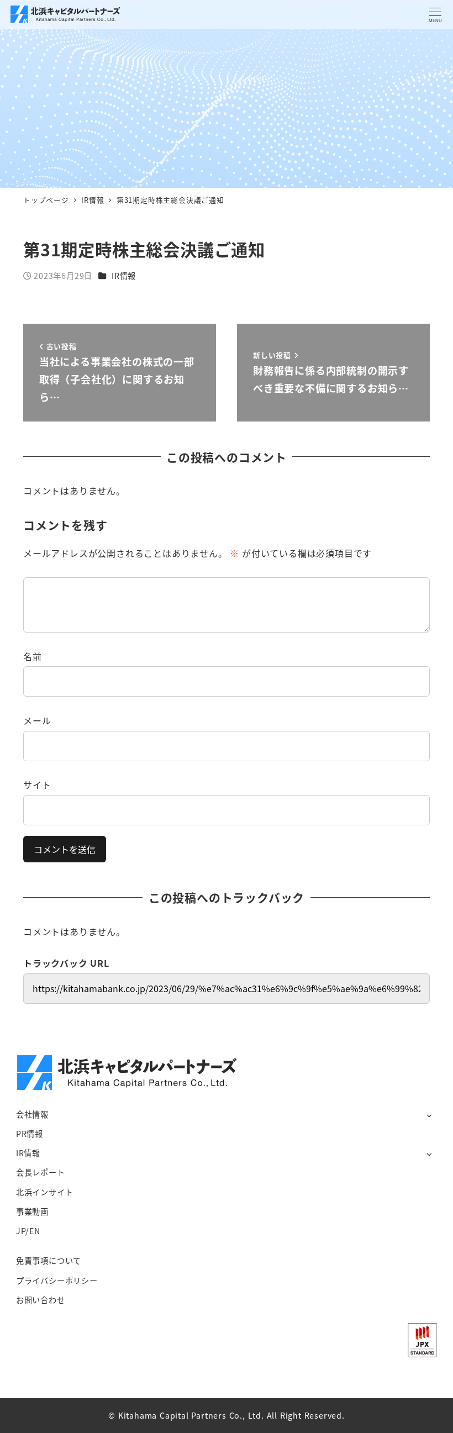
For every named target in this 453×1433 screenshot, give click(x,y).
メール (37, 720)
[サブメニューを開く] (429, 1115)
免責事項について (48, 1260)
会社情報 (32, 1114)
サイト (37, 784)
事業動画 (32, 1211)
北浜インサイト (44, 1192)
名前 (32, 656)
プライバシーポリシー (57, 1280)
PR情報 (29, 1133)
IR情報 (124, 275)
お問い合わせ (40, 1299)
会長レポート (40, 1172)
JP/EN (28, 1230)
